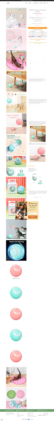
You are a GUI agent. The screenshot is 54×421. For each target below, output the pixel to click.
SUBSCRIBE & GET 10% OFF (32, 217)
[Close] (38, 202)
